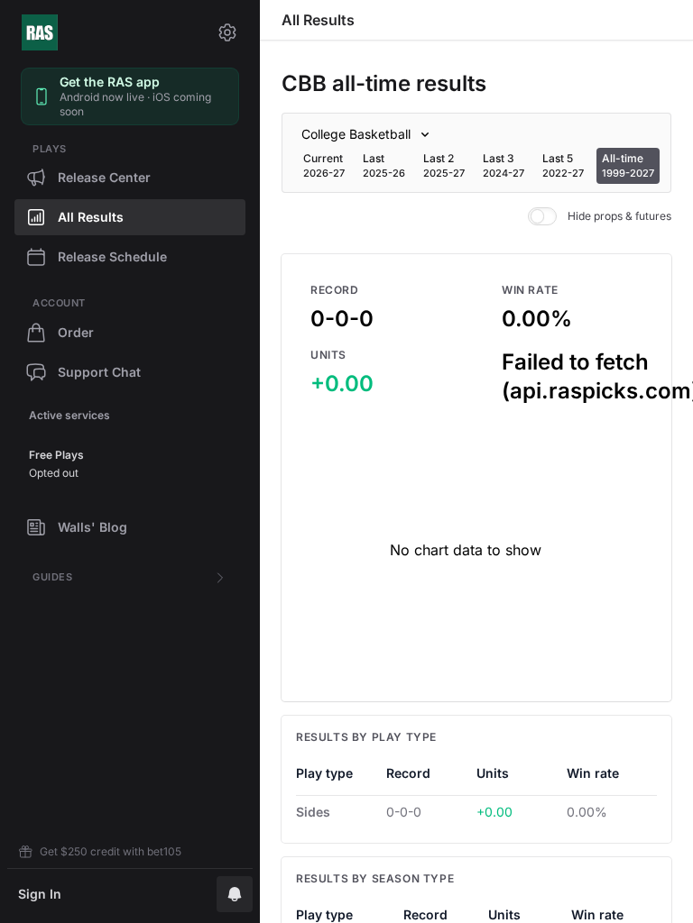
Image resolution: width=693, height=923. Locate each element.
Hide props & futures (619, 216)
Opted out (54, 473)
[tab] (324, 166)
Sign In (39, 893)
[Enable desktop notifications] (235, 894)
